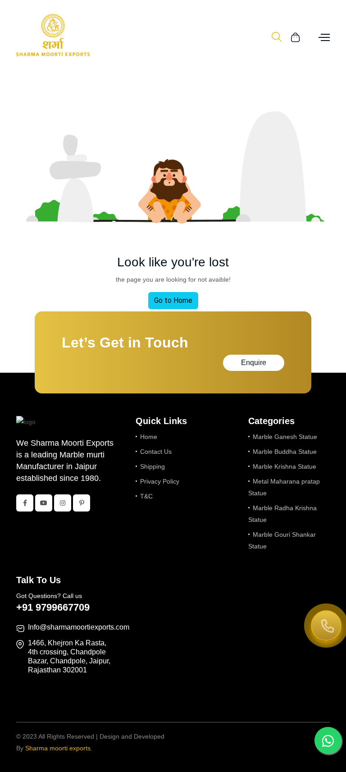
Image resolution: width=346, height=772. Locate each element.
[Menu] (323, 37)
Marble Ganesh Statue (285, 436)
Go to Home (173, 300)
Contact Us (156, 451)
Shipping (152, 466)
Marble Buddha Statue (285, 451)
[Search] (277, 37)
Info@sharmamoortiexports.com (78, 627)
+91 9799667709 (53, 607)
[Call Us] (326, 626)
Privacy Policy (159, 481)
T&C (146, 496)
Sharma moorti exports (58, 748)
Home (148, 436)
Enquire (253, 362)
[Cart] (295, 37)
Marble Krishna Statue (284, 466)
